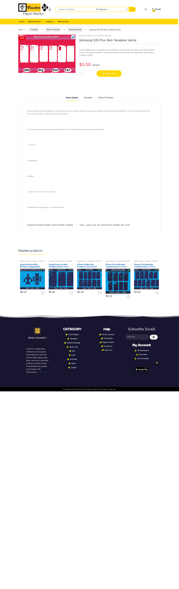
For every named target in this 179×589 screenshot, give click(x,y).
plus (94, 225)
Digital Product (34, 21)
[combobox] (75, 9)
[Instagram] (157, 363)
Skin (110, 225)
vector (127, 225)
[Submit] (154, 337)
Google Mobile (54, 261)
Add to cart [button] (43, 293)
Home (21, 21)
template (116, 225)
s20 (98, 225)
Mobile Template (53, 30)
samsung (104, 225)
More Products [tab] (105, 98)
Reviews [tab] (88, 98)
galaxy (89, 225)
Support (49, 21)
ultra (122, 225)
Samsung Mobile (75, 30)
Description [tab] (72, 98)
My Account (63, 21)
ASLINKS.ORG (42, 372)
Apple (22, 261)
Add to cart (111, 73)
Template (34, 30)
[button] (73, 37)
